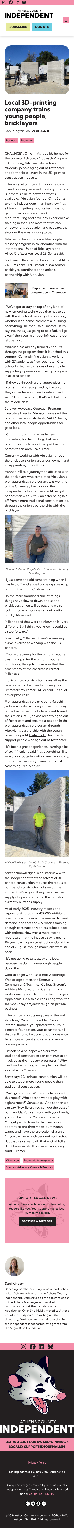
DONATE (42, 27)
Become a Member (37, 1221)
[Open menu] (66, 20)
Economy (27, 140)
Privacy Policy (37, 1462)
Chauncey (12, 1160)
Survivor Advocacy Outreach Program (29, 1167)
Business (11, 140)
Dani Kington (14, 131)
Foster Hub (37, 735)
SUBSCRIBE (18, 27)
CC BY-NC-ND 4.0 (41, 1494)
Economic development (38, 1160)
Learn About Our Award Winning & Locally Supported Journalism (37, 1444)
